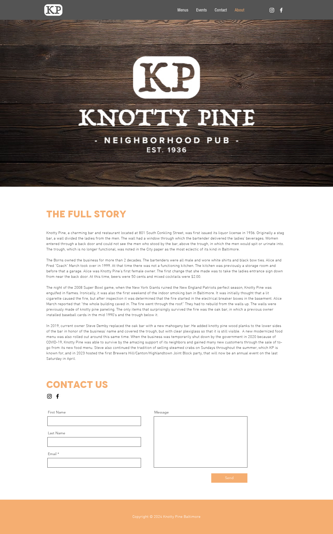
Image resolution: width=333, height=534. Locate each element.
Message (161, 412)
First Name (57, 412)
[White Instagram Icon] (272, 10)
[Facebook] (57, 396)
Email (52, 454)
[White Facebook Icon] (281, 10)
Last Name (56, 433)
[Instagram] (49, 396)
